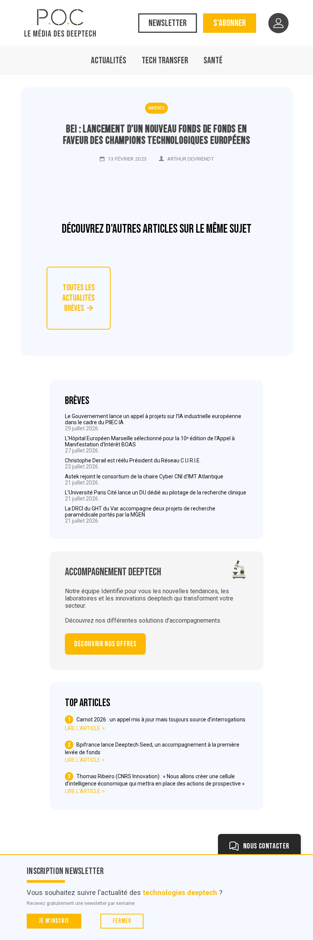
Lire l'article (82, 728)
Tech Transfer (165, 60)
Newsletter (167, 23)
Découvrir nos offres (105, 644)
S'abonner (229, 23)
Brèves (156, 108)
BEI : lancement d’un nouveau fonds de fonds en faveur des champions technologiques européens (156, 135)
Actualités (108, 60)
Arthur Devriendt (190, 159)
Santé (213, 60)
